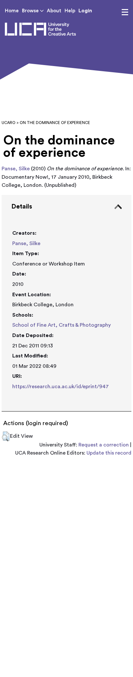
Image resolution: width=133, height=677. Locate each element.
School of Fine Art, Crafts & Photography (61, 325)
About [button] (54, 10)
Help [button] (70, 10)
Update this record (109, 453)
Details (21, 206)
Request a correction (103, 444)
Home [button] (12, 10)
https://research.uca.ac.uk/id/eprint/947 (60, 386)
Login (85, 10)
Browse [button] (31, 10)
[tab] (66, 303)
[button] (5, 436)
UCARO (8, 123)
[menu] (125, 12)
